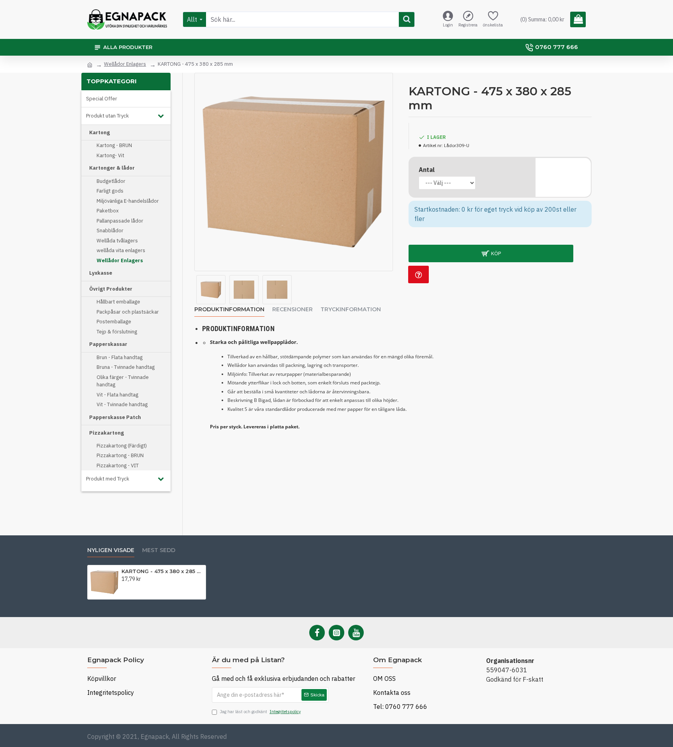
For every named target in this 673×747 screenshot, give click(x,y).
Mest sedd (158, 550)
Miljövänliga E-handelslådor (128, 201)
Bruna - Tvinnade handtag (126, 367)
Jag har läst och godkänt (260, 711)
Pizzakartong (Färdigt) (122, 445)
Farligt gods (110, 191)
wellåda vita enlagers (121, 250)
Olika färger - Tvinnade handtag (123, 381)
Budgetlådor (111, 181)
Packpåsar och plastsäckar (128, 312)
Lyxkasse (100, 273)
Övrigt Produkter (110, 289)
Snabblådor (110, 230)
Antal (427, 170)
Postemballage (114, 321)
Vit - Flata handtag (117, 394)
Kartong (99, 132)
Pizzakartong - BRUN (120, 455)
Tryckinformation (351, 309)
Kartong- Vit (110, 155)
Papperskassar (108, 344)
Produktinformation (229, 309)
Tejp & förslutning (117, 331)
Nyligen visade (110, 550)
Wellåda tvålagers (117, 240)
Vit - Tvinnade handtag (122, 404)
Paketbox (108, 210)
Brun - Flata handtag (120, 357)
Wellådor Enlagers (125, 64)
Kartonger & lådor (112, 168)
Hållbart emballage (118, 301)
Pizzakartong (106, 433)
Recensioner (292, 309)
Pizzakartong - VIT (118, 465)
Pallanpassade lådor (120, 220)
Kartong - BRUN (114, 145)
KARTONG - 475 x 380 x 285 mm (162, 571)
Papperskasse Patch (115, 417)
